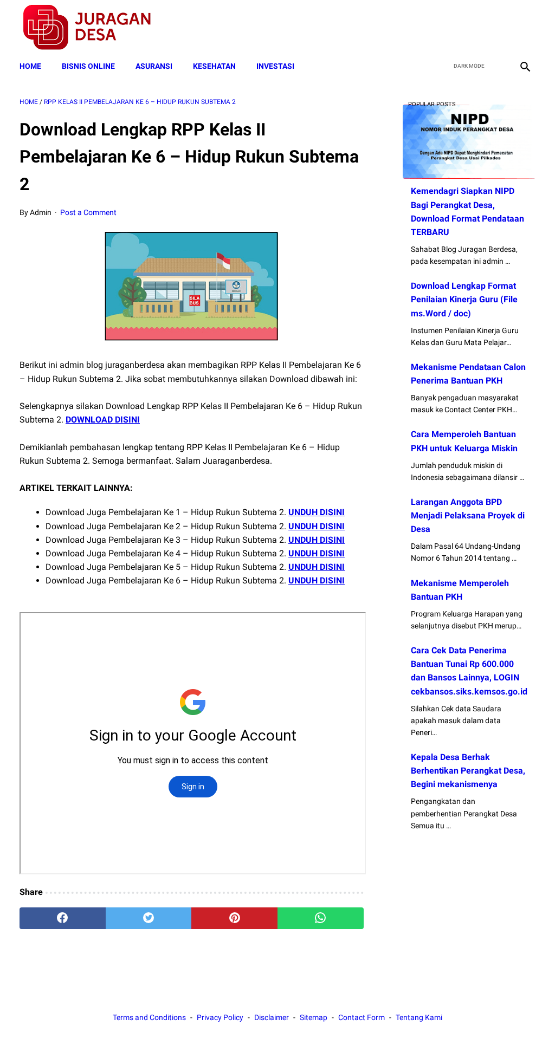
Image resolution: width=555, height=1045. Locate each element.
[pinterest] (234, 918)
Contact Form (361, 1017)
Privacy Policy (220, 1017)
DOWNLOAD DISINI (103, 419)
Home (30, 66)
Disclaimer (271, 1017)
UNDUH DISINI (316, 512)
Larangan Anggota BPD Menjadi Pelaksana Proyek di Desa (468, 515)
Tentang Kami (419, 1017)
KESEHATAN (214, 66)
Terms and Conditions (149, 1017)
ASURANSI (153, 66)
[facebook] (447, 28)
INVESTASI (275, 66)
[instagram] (523, 28)
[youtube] (498, 28)
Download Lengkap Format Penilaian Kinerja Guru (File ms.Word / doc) (464, 299)
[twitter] (473, 28)
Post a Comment (88, 212)
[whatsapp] (321, 918)
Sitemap (313, 1017)
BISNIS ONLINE (88, 66)
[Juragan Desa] (94, 27)
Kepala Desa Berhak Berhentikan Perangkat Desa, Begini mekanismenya (468, 770)
